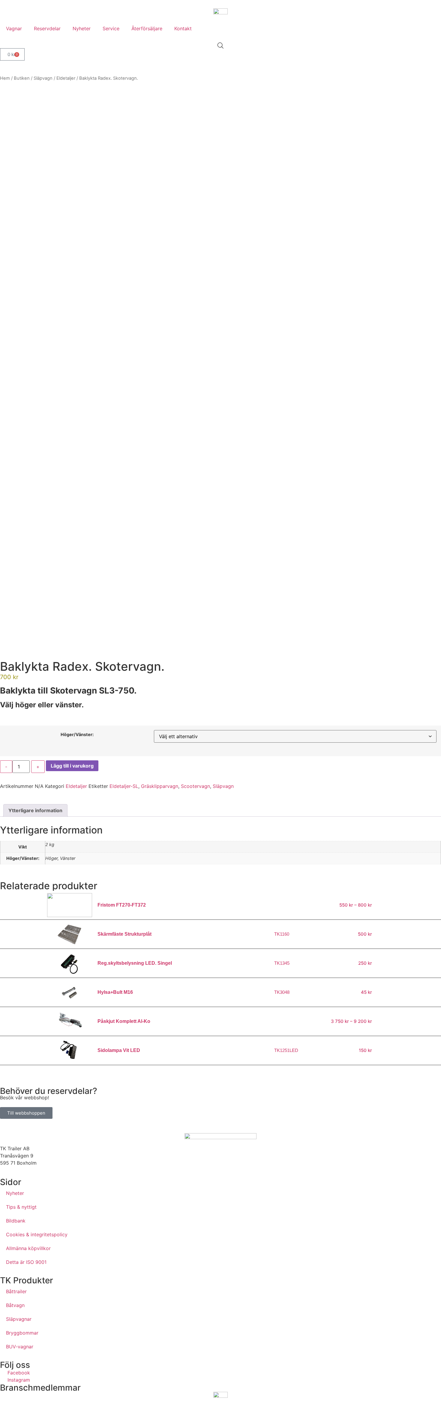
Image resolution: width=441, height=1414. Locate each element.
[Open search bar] (221, 45)
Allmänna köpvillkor (28, 1248)
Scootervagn (195, 786)
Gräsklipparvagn (159, 786)
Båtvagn (15, 1305)
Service (111, 28)
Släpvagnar (19, 1319)
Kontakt (183, 28)
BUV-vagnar (19, 1347)
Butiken (22, 78)
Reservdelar (47, 28)
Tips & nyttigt (21, 1207)
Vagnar (14, 28)
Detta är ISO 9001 (26, 1262)
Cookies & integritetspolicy (37, 1234)
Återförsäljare (146, 28)
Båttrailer (16, 1291)
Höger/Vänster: (77, 734)
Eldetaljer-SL (124, 786)
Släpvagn (43, 78)
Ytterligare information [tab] (35, 810)
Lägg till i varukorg (72, 766)
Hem (5, 78)
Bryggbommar (22, 1333)
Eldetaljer (65, 78)
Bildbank (16, 1221)
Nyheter (82, 28)
